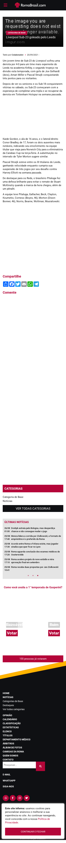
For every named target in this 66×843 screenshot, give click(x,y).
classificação (12, 723)
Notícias (7, 501)
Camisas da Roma (13, 751)
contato (8, 759)
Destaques (8, 705)
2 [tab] (33, 575)
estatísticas (11, 727)
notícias (8, 697)
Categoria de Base (13, 497)
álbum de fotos (12, 747)
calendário (10, 719)
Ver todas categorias (33, 508)
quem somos (10, 755)
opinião (7, 715)
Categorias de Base (13, 701)
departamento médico (16, 739)
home (6, 693)
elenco (7, 731)
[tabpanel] (33, 550)
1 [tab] (28, 575)
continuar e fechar (33, 831)
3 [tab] (37, 575)
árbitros (8, 743)
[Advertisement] (33, 116)
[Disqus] (33, 342)
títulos (8, 735)
